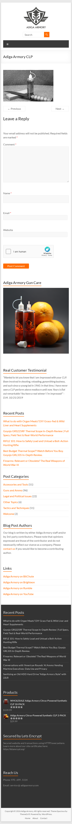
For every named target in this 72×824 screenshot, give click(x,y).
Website (8, 229)
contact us (9, 548)
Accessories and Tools (15, 484)
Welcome (8, 513)
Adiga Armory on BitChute (18, 576)
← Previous (14, 108)
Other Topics (10, 502)
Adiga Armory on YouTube (18, 594)
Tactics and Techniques (16, 507)
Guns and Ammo (12, 490)
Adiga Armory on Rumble (17, 588)
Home (27, 818)
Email (7, 213)
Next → (60, 108)
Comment (9, 144)
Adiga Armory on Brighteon (19, 582)
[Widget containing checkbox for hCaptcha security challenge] (28, 251)
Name (7, 193)
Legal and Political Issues (17, 496)
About (35, 818)
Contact (43, 818)
